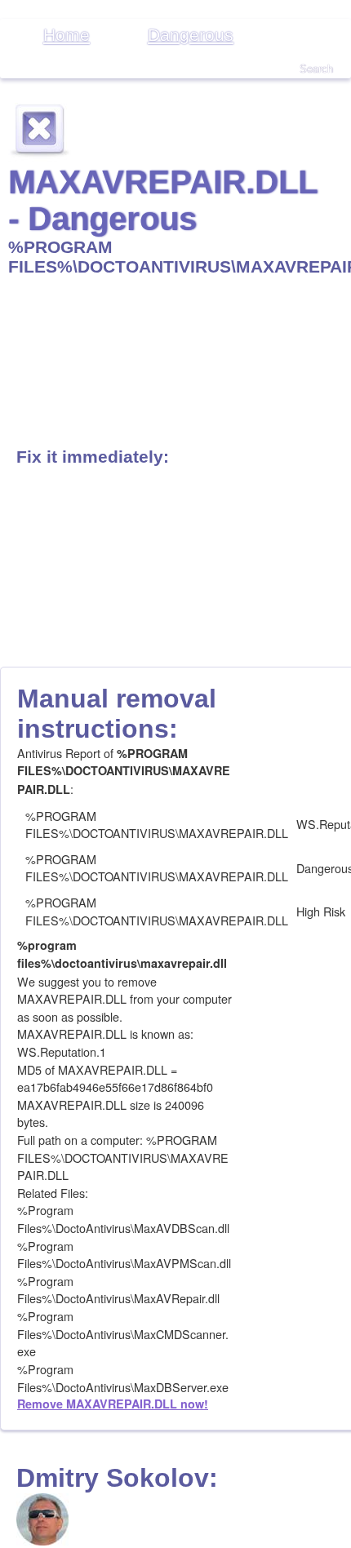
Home (66, 34)
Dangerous (190, 34)
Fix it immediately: (92, 456)
